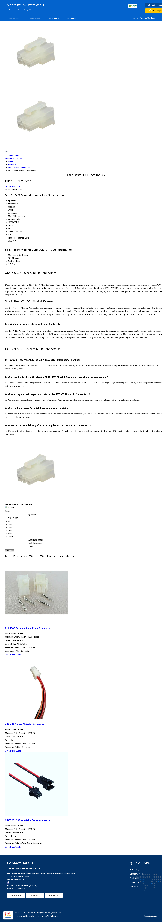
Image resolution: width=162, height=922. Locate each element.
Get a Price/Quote (13, 186)
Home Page (14, 18)
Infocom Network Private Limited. (46, 916)
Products (12, 164)
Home (10, 161)
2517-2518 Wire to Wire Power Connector (28, 820)
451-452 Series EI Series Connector (25, 724)
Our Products (54, 18)
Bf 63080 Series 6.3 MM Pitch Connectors (28, 628)
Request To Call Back (14, 158)
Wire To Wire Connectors (19, 167)
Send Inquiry (14, 155)
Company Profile (33, 18)
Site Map (134, 887)
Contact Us (71, 18)
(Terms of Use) (56, 913)
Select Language (150, 916)
